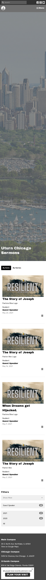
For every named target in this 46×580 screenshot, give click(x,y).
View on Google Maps (10, 547)
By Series (17, 268)
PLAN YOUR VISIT (17, 574)
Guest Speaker (22, 505)
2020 (22, 518)
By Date (6, 268)
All (4, 524)
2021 (22, 513)
